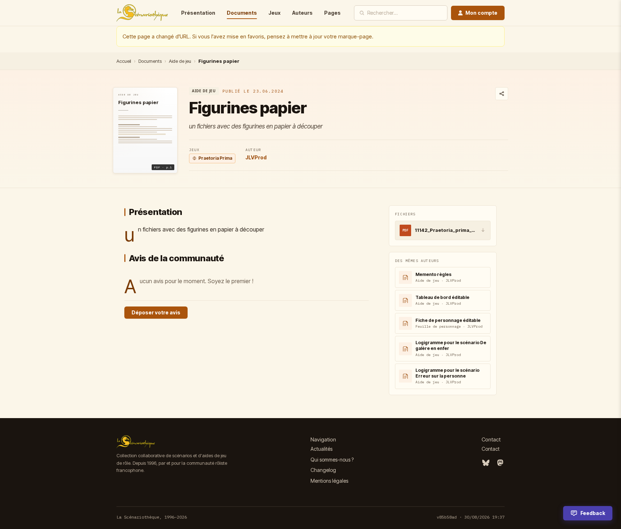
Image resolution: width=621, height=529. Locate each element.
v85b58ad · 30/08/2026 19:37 (471, 517)
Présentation (198, 13)
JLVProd (256, 157)
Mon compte (481, 13)
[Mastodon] (500, 463)
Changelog (323, 470)
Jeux (274, 13)
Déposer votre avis (156, 312)
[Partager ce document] (501, 93)
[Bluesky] (486, 463)
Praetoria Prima (215, 158)
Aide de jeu (180, 61)
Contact (491, 449)
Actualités (321, 449)
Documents (242, 13)
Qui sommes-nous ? (332, 460)
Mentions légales (329, 481)
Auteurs (302, 13)
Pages (332, 13)
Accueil (123, 61)
